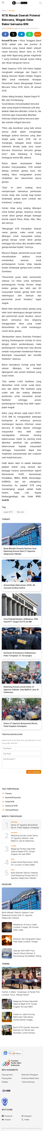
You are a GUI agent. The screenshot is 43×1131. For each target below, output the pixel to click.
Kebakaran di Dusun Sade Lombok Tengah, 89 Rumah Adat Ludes (26, 927)
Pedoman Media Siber (30, 1078)
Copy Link (37, 34)
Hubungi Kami (7, 1075)
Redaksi (5, 1082)
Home (4, 10)
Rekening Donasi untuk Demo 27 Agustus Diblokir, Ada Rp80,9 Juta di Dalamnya (21, 690)
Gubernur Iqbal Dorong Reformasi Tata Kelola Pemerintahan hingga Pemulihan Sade (24, 1017)
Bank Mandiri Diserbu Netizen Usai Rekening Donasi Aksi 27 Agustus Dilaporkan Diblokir (20, 551)
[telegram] (21, 34)
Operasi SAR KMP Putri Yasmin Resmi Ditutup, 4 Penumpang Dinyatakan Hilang (27, 953)
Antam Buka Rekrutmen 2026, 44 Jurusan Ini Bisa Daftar (19, 586)
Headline (11, 10)
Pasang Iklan (7, 1078)
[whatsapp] (29, 34)
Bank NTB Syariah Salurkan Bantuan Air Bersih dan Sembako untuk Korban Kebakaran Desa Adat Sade (26, 1030)
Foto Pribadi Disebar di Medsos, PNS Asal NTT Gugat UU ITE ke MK (21, 620)
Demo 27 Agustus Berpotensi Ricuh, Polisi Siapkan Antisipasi (21, 724)
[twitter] (13, 34)
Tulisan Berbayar (28, 1082)
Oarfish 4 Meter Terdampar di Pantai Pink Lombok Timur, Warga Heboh (21, 993)
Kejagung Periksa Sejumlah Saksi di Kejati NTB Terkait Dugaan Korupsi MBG (23, 851)
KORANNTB (9, 28)
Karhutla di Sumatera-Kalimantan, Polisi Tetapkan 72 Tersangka (20, 654)
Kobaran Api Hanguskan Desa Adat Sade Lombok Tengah (27, 940)
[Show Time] (39, 29)
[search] (40, 3)
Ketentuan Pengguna (30, 1075)
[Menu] (3, 3)
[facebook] (5, 34)
